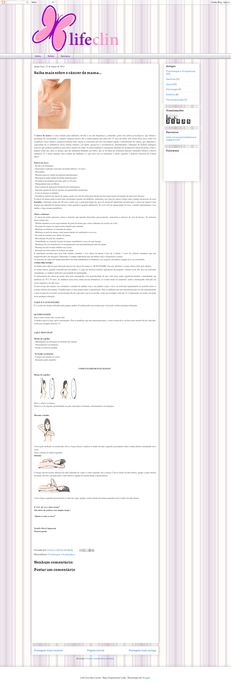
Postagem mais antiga (142, 650)
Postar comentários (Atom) (100, 658)
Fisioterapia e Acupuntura (61, 554)
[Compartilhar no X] (86, 550)
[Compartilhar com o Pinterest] (92, 550)
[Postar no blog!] (83, 550)
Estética (170, 94)
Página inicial (95, 650)
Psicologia (172, 89)
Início (38, 56)
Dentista (171, 79)
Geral (169, 84)
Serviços (65, 56)
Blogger (146, 678)
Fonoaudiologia (175, 99)
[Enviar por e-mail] (80, 550)
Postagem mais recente (48, 650)
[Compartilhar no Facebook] (89, 550)
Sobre (51, 56)
